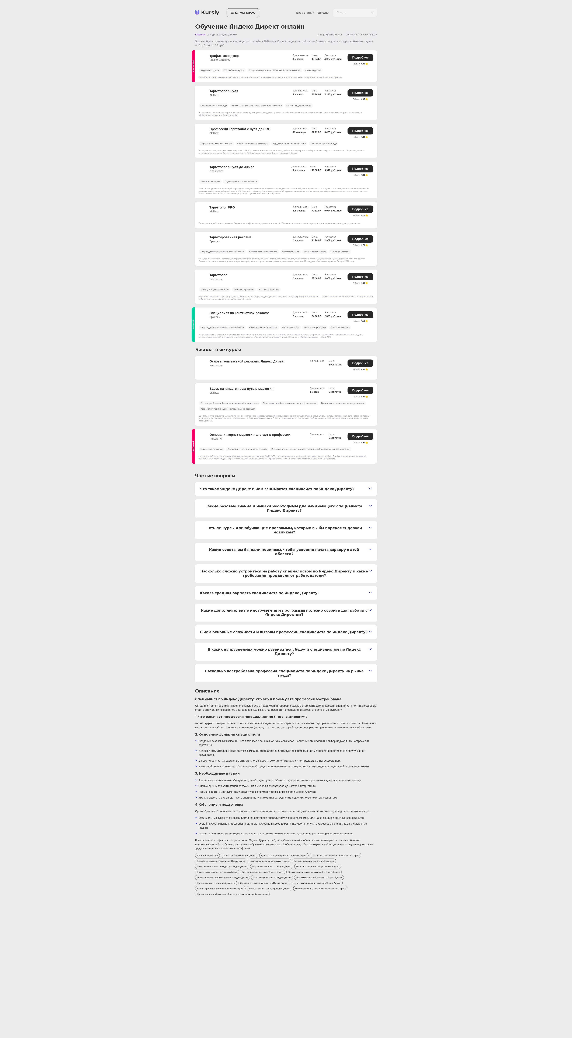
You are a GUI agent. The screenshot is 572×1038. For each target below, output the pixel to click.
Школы (323, 12)
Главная (200, 34)
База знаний (305, 12)
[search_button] (372, 12)
